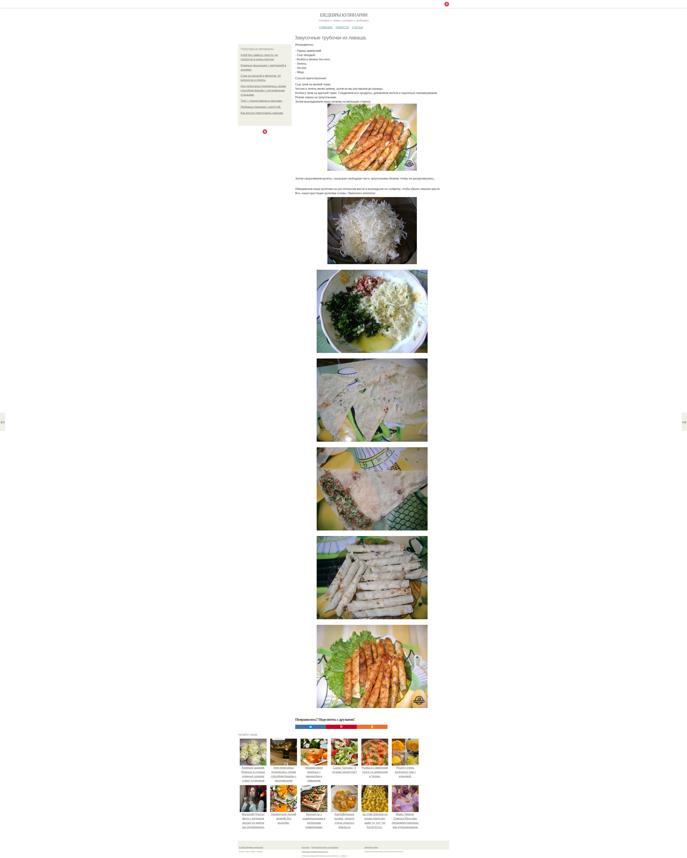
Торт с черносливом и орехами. (261, 100)
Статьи (357, 26)
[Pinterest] (341, 727)
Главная (325, 26)
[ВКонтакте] (310, 727)
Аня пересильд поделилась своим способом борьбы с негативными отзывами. (263, 90)
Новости (342, 26)
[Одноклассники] (372, 727)
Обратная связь (371, 847)
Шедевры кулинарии (343, 15)
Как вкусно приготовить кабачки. (262, 113)
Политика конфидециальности (315, 851)
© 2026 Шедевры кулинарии (251, 847)
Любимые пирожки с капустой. (261, 106)
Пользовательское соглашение (324, 847)
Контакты (306, 847)
